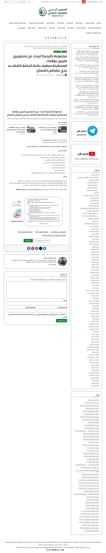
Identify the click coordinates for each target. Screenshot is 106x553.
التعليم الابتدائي (92, 182)
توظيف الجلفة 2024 (93, 431)
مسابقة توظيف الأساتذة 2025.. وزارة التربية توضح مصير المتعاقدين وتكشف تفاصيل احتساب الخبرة (87, 59)
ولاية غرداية (95, 365)
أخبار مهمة (52, 28)
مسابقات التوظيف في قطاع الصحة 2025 (89, 522)
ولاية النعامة (95, 280)
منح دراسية (95, 229)
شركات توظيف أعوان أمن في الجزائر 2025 (89, 483)
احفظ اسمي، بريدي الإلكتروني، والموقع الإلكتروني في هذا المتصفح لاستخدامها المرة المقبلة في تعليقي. (37, 315)
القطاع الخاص (60, 23)
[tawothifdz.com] (53, 12)
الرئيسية (99, 23)
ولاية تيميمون (94, 329)
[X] (51, 265)
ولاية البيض (95, 257)
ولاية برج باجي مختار (92, 290)
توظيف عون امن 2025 (93, 451)
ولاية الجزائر (95, 260)
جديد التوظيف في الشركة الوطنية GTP (90, 468)
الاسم (65, 300)
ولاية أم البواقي (94, 242)
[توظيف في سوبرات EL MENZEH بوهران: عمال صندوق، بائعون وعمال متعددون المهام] (30, 129)
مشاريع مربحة (21, 28)
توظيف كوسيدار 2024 (93, 459)
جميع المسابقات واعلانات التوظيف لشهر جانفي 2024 (88, 471)
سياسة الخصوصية (58, 547)
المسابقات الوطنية (93, 211)
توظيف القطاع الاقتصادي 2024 (91, 434)
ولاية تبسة (95, 306)
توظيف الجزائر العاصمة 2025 (92, 425)
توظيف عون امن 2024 (93, 448)
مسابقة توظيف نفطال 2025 (92, 531)
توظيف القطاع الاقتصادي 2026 (91, 439)
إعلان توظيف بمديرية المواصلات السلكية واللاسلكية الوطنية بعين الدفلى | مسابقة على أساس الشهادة (87, 93)
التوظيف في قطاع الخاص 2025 (91, 411)
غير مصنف (95, 221)
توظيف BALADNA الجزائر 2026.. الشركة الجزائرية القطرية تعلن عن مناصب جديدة (86, 100)
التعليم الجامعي (92, 188)
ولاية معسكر (94, 378)
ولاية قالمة (95, 370)
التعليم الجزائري (42, 28)
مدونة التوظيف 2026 (93, 500)
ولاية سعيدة (95, 342)
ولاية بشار (96, 298)
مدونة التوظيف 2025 (93, 497)
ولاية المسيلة (94, 272)
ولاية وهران (95, 385)
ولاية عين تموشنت (93, 357)
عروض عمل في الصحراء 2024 (91, 491)
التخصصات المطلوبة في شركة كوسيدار (89, 406)
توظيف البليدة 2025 (93, 423)
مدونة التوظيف (94, 494)
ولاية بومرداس (94, 303)
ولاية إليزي (95, 247)
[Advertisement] (36, 91)
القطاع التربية (79, 23)
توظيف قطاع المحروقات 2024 (91, 456)
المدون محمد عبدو (60, 75)
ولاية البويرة (95, 254)
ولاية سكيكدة (94, 344)
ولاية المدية (95, 270)
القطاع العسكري (50, 23)
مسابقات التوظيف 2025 (92, 505)
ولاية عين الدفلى (93, 355)
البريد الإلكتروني (62, 307)
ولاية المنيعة (94, 277)
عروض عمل (62, 46)
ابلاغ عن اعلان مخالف (22, 547)
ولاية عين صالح (94, 360)
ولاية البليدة (95, 252)
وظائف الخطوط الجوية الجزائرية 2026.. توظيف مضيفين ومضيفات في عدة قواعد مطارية (87, 87)
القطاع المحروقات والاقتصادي (36, 23)
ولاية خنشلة (95, 337)
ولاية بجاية (95, 288)
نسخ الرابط (28, 241)
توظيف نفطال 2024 (93, 465)
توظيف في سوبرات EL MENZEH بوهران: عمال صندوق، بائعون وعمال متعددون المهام (16, 129)
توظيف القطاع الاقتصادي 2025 (91, 437)
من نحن (88, 547)
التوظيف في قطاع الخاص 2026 (91, 414)
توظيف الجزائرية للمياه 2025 (92, 428)
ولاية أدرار (96, 239)
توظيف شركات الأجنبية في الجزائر (91, 445)
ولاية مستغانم (94, 375)
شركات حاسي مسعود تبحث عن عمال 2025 (89, 489)
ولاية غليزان (95, 367)
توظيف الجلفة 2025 (80, 431)
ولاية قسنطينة (94, 373)
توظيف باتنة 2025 (94, 442)
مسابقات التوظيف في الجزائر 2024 (90, 514)
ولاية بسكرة (95, 295)
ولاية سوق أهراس (93, 347)
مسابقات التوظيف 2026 (92, 508)
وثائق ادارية (70, 28)
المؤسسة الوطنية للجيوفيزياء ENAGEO (89, 417)
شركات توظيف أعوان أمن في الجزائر (90, 477)
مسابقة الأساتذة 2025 (90, 216)
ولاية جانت (95, 331)
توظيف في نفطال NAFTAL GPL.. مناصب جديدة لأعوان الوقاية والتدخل (61, 1)
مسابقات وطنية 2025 (90, 213)
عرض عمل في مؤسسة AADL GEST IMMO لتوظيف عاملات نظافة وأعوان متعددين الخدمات (87, 53)
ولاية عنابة (95, 352)
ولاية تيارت (95, 319)
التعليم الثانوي (92, 185)
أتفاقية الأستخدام (69, 547)
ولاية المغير (95, 275)
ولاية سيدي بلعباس (92, 349)
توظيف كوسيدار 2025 (93, 462)
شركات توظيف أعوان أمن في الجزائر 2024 (89, 480)
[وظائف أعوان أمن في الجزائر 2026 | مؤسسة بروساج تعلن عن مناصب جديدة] (62, 129)
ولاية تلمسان (95, 311)
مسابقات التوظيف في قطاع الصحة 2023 (89, 517)
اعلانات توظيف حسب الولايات (93, 33)
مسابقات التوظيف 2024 (25, 232)
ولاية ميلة (95, 380)
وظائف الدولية (31, 28)
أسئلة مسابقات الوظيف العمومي (17, 23)
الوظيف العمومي (89, 23)
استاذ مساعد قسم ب (93, 400)
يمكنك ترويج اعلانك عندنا (36, 547)
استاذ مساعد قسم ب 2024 (92, 403)
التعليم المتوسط (91, 190)
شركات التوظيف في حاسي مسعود (90, 474)
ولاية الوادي (95, 283)
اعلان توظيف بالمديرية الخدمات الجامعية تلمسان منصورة (89, 72)
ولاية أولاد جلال (94, 244)
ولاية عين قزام (94, 362)
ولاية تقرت (95, 308)
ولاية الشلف (95, 265)
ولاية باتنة (95, 285)
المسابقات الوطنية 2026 (94, 28)
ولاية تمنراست (94, 313)
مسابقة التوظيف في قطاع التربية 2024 (89, 528)
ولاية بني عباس (94, 301)
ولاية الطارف (95, 267)
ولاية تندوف (95, 316)
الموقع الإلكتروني (30, 307)
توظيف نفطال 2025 (81, 465)
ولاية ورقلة (95, 383)
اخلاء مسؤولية (48, 547)
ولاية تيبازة (95, 321)
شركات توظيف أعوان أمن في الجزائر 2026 (89, 486)
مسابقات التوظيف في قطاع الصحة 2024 (53, 235)
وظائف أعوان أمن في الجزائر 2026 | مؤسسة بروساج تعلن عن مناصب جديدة (48, 129)
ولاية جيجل (95, 334)
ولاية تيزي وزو (94, 324)
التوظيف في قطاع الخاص (58, 232)
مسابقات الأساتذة (81, 28)
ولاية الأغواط (95, 249)
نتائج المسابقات (61, 28)
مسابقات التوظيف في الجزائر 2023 (90, 511)
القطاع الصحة (69, 23)
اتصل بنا (77, 547)
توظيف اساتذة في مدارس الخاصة (91, 420)
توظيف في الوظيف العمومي (91, 454)
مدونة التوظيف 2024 (41, 232)
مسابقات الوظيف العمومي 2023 (90, 525)
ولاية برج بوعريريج (93, 293)
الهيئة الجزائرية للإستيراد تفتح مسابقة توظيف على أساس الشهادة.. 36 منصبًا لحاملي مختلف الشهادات (87, 79)
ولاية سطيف (95, 339)
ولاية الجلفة (95, 262)
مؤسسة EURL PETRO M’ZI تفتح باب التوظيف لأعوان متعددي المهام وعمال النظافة (86, 107)
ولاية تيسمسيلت (93, 326)
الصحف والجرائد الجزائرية (91, 195)
